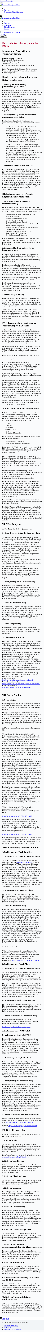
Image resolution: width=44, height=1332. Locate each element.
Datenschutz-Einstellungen (12, 1329)
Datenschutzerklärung (11, 1326)
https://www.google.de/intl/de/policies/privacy (26, 960)
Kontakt (6, 29)
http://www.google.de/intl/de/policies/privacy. (17, 687)
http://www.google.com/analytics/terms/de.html (17, 680)
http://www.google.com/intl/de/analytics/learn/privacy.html (21, 684)
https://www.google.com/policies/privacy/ (19, 1122)
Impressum (7, 1327)
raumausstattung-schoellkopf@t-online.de (15, 1157)
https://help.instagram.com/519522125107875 (17, 816)
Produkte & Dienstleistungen (9, 26)
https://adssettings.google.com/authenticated (22, 1126)
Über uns (7, 23)
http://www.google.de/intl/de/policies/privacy (16, 1027)
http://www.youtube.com (24, 862)
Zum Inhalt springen (6, 1)
